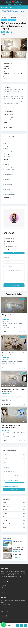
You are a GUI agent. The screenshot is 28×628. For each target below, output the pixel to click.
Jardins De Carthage (7, 34)
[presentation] (4, 46)
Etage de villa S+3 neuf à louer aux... (17, 554)
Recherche (14, 489)
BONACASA (9, 233)
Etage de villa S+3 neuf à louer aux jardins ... (13, 390)
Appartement (10, 10)
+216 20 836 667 (10, 238)
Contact (3, 592)
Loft (4, 516)
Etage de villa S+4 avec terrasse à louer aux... (14, 316)
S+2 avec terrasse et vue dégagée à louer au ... (11, 426)
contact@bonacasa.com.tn (12, 244)
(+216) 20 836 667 (7, 604)
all (4, 311)
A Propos (3, 585)
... (6, 325)
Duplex (5, 509)
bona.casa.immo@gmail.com (9, 607)
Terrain (5, 520)
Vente (2, 587)
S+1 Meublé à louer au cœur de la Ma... (18, 548)
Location (4, 20)
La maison (3, 10)
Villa (4, 502)
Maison (5, 527)
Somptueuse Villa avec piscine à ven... (18, 541)
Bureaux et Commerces (9, 524)
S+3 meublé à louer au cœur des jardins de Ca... (13, 354)
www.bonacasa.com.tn (11, 246)
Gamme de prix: (7, 479)
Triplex (5, 513)
